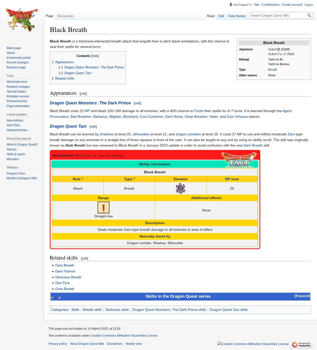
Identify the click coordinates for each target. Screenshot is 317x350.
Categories (59, 310)
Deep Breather (196, 116)
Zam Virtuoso (237, 116)
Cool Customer (151, 116)
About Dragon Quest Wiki (87, 344)
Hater (214, 116)
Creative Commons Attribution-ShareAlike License (124, 335)
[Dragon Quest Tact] (239, 161)
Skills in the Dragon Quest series (178, 296)
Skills (75, 310)
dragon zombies (188, 134)
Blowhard (130, 116)
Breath (272, 69)
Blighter (115, 116)
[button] (302, 295)
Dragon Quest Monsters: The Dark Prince (90, 103)
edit (83, 93)
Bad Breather (81, 116)
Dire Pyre (62, 283)
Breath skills (92, 310)
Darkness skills (117, 310)
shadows (107, 134)
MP (87, 111)
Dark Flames (65, 271)
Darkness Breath (68, 277)
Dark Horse (174, 116)
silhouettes (141, 134)
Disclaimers (115, 344)
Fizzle (198, 111)
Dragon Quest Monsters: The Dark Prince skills (169, 310)
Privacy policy (58, 344)
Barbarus (100, 116)
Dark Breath (253, 145)
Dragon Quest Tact (68, 126)
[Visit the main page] (22, 20)
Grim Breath (64, 289)
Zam (291, 134)
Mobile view (134, 344)
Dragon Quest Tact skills (229, 310)
